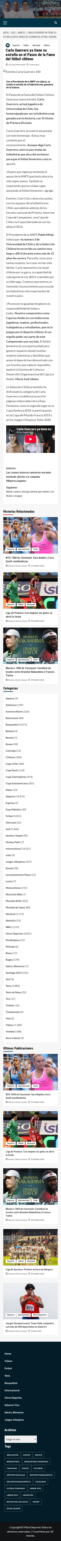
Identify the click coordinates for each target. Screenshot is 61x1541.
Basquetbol (12, 724)
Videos (47, 45)
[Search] (56, 23)
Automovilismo (14, 711)
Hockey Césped (14, 835)
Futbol (26, 45)
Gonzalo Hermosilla (16, 64)
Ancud (26, 1455)
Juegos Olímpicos (15, 861)
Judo (8, 855)
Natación (11, 920)
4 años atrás (34, 64)
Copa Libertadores (16, 776)
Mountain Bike (14, 894)
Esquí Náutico (13, 809)
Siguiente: (30, 491)
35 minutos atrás (37, 1274)
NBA (8, 927)
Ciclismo (10, 757)
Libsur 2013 (12, 1495)
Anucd (38, 1455)
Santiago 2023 (14, 972)
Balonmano (12, 718)
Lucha (9, 881)
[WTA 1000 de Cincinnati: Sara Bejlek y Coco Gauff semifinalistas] (30, 535)
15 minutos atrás (37, 566)
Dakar (9, 789)
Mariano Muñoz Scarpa (17, 566)
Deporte (16, 45)
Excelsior (40, 1481)
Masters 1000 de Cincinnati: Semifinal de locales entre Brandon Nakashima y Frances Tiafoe (30, 672)
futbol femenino (16, 1488)
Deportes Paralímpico (19, 1481)
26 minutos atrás (37, 621)
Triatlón (10, 1005)
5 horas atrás (36, 1331)
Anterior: (28, 474)
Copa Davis (12, 770)
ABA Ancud (12, 1455)
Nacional (36, 45)
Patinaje (10, 946)
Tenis (35, 549)
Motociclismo (13, 887)
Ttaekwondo (13, 1011)
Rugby (9, 959)
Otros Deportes (14, 933)
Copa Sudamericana (17, 783)
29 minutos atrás (37, 680)
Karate (9, 868)
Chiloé (25, 1468)
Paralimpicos (13, 940)
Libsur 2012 (35, 1488)
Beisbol (10, 731)
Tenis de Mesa (13, 992)
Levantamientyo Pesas (18, 874)
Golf (8, 829)
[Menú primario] (10, 22)
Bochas (10, 737)
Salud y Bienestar (15, 966)
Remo (9, 953)
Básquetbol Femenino (36, 1461)
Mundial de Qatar (15, 907)
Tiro (8, 998)
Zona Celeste (13, 1038)
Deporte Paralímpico (41, 1475)
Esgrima (10, 802)
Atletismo (11, 704)
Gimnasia (11, 822)
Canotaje (11, 750)
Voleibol (10, 1031)
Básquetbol (13, 1461)
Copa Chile (12, 763)
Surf (8, 979)
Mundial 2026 (13, 900)
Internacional (23, 549)
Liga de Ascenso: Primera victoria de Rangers (29, 1269)
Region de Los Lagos (17, 1502)
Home (8, 1353)
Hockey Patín (13, 842)
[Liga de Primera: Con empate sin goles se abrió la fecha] (30, 590)
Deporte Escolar (16, 1475)
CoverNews (39, 1531)
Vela (8, 1018)
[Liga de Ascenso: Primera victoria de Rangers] (30, 1247)
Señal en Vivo (12, 1405)
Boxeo (9, 744)
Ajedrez (10, 698)
